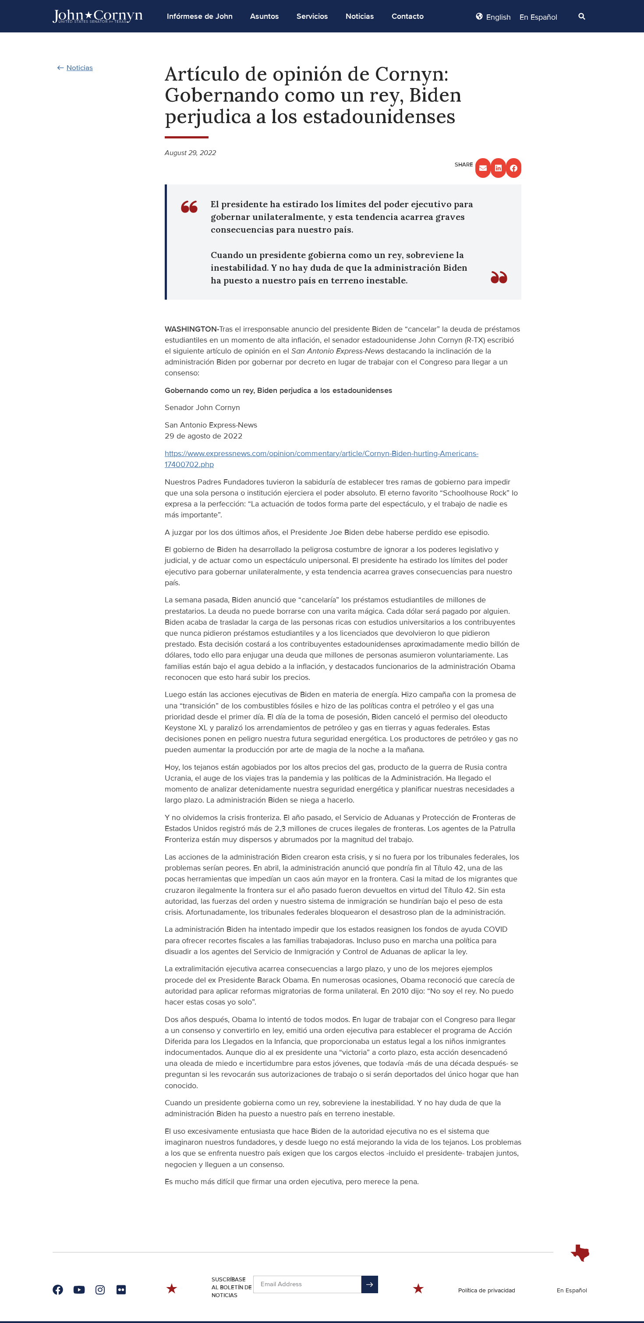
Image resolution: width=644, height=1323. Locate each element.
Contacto (408, 16)
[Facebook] (57, 1289)
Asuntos (264, 16)
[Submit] (369, 1284)
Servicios (312, 16)
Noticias (360, 16)
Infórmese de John (200, 16)
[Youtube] (78, 1289)
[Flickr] (120, 1289)
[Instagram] (99, 1289)
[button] (199, 16)
